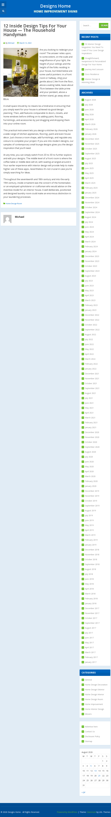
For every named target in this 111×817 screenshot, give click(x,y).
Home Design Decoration (96, 684)
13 (95, 770)
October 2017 (91, 618)
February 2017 (91, 657)
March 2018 (90, 593)
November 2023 (92, 261)
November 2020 (92, 437)
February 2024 (91, 246)
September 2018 (92, 564)
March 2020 (90, 476)
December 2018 (92, 549)
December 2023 (92, 256)
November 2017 (92, 613)
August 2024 (90, 217)
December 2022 (92, 315)
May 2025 (89, 173)
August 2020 (90, 452)
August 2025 (90, 158)
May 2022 (89, 349)
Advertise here (91, 726)
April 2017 (89, 647)
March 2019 (90, 535)
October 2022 (91, 324)
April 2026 (89, 119)
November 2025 (92, 143)
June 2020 (89, 461)
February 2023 (91, 305)
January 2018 (90, 603)
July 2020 (89, 456)
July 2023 (89, 280)
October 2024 (91, 207)
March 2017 (90, 652)
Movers (88, 714)
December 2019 (92, 491)
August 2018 (90, 569)
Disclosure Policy (92, 736)
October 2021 (91, 383)
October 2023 (91, 266)
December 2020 (92, 432)
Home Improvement (94, 704)
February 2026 (91, 129)
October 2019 (91, 500)
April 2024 (89, 236)
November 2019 (92, 496)
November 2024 (92, 202)
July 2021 (89, 398)
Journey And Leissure (94, 69)
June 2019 (89, 520)
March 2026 (90, 124)
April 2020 (89, 471)
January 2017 (90, 662)
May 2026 (89, 114)
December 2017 (92, 608)
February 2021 (91, 422)
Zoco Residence (92, 74)
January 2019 (90, 544)
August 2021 (90, 393)
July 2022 (89, 339)
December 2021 (92, 373)
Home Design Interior (94, 694)
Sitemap (88, 741)
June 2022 (89, 344)
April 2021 (89, 412)
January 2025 (90, 192)
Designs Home (55, 6)
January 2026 (90, 134)
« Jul (83, 792)
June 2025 (89, 168)
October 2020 (91, 442)
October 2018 (91, 559)
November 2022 (92, 320)
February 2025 (91, 187)
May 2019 (89, 525)
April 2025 (89, 178)
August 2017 (90, 628)
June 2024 (89, 227)
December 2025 (92, 139)
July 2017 (89, 632)
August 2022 (90, 334)
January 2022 (90, 368)
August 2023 (90, 276)
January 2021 (90, 427)
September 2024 (92, 212)
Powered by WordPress (67, 812)
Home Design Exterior (94, 689)
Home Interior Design (94, 709)
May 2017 (89, 642)
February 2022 (91, 364)
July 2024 (89, 222)
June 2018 (89, 579)
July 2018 (89, 574)
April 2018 (89, 588)
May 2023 (89, 290)
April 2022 (89, 354)
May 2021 (89, 408)
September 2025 (92, 153)
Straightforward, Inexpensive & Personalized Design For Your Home (94, 61)
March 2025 (90, 183)
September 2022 (92, 329)
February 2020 (91, 481)
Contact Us (90, 731)
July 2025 (89, 163)
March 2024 (90, 241)
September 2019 (92, 505)
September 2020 (92, 447)
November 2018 (92, 554)
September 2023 (92, 271)
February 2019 (91, 540)
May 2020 (89, 466)
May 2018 (89, 584)
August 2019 (90, 510)
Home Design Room (14, 203)
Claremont (91, 812)
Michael (11, 43)
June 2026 (89, 109)
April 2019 (89, 530)
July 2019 (89, 515)
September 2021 (92, 388)
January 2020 (90, 486)
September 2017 (92, 623)
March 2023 (90, 300)
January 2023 (90, 310)
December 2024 (92, 197)
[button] (3, 11)
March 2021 (90, 417)
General (88, 679)
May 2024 (89, 231)
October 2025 (91, 148)
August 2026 (90, 99)
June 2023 (89, 285)
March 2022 (90, 359)
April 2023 (89, 295)
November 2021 (92, 378)
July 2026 (89, 104)
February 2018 (91, 598)
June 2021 (89, 403)
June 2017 (89, 637)
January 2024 (90, 251)
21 (99, 775)
